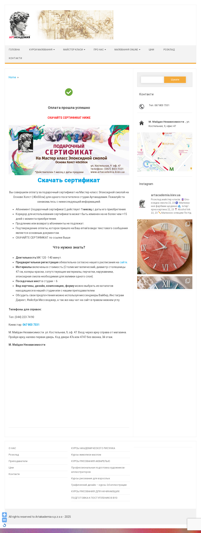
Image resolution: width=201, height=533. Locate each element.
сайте (123, 262)
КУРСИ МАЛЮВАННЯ (40, 49)
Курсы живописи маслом (86, 454)
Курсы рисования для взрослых (90, 478)
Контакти (15, 58)
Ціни (11, 467)
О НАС (12, 448)
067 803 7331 (31, 324)
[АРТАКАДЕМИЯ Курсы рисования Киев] (60, 38)
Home (12, 77)
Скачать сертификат (69, 180)
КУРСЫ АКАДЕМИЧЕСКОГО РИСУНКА (93, 448)
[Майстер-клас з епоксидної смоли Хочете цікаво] (164, 246)
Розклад (169, 49)
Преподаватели (18, 461)
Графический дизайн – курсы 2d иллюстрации (99, 484)
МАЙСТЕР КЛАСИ (73, 49)
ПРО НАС (99, 49)
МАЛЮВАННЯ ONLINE (126, 49)
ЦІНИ (151, 49)
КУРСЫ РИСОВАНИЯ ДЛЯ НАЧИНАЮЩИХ (95, 491)
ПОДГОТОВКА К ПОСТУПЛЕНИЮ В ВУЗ (94, 497)
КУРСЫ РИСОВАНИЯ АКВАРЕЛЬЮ (90, 461)
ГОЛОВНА (14, 49)
